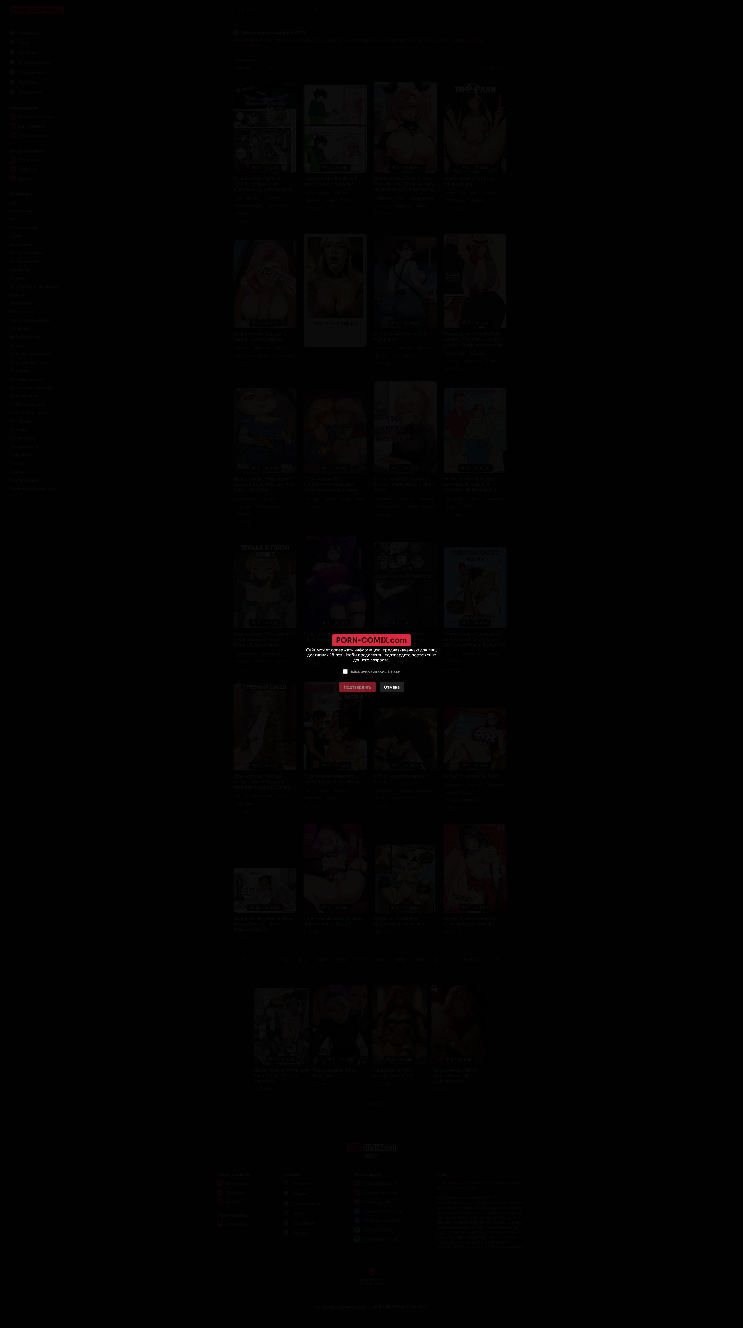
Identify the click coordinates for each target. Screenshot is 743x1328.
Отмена (392, 686)
